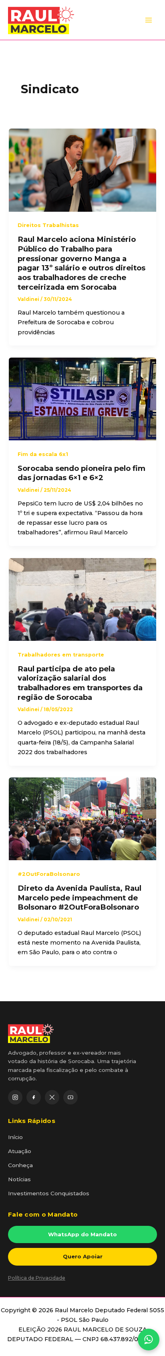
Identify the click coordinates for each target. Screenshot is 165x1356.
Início (15, 1137)
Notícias (19, 1179)
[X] (52, 1097)
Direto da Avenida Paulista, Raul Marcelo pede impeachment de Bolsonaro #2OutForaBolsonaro (79, 898)
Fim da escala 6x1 (43, 454)
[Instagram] (15, 1097)
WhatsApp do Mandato (82, 1234)
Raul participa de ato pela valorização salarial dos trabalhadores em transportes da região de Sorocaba (80, 683)
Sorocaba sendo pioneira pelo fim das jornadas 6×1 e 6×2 (81, 473)
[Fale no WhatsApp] (148, 1339)
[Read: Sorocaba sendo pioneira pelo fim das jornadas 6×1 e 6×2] (82, 398)
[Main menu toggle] (148, 20)
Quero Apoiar (83, 1256)
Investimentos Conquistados (48, 1193)
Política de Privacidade (36, 1278)
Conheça (20, 1165)
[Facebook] (33, 1097)
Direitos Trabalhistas (48, 225)
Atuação (19, 1151)
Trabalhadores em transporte (61, 655)
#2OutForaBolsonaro (49, 874)
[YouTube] (70, 1097)
